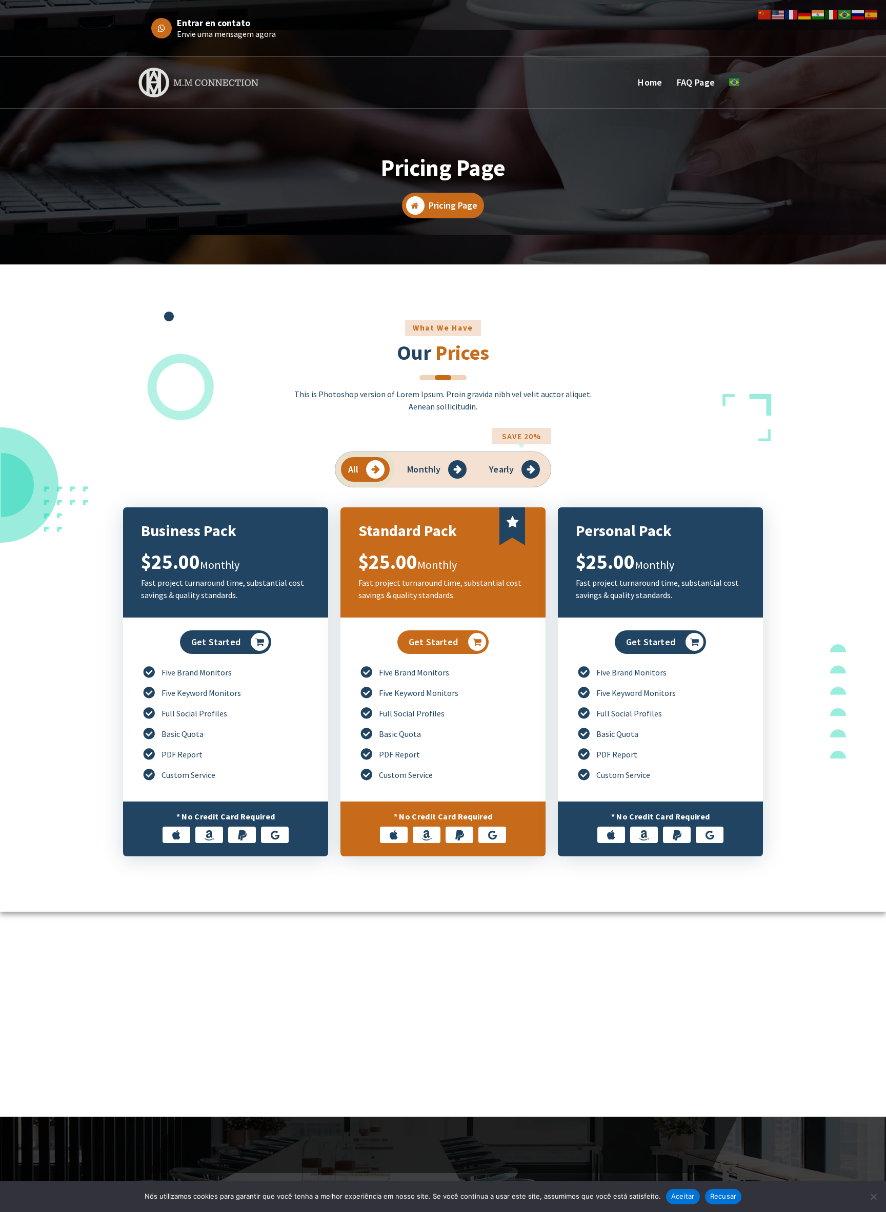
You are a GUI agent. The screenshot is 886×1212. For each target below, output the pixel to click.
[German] (805, 14)
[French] (791, 14)
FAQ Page (696, 82)
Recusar (723, 1196)
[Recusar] (873, 1197)
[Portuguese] (735, 82)
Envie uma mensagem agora (226, 34)
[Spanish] (871, 14)
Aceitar (683, 1196)
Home (650, 82)
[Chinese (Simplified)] (765, 14)
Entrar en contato (213, 23)
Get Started (215, 642)
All (353, 469)
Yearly (501, 469)
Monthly (423, 469)
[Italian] (831, 14)
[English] (778, 14)
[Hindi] (818, 14)
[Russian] (858, 14)
